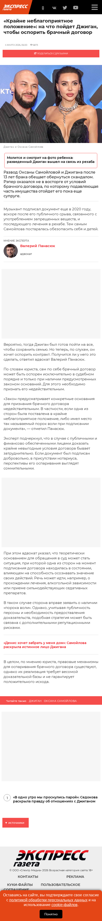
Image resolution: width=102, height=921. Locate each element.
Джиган (35, 701)
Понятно (51, 914)
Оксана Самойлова (60, 701)
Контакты (28, 877)
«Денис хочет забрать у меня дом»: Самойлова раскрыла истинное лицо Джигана (45, 645)
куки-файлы (20, 885)
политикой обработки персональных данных (48, 900)
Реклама (75, 877)
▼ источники (14, 822)
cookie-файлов (64, 905)
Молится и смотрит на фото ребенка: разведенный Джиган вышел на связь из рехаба (50, 160)
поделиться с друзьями (52, 53)
